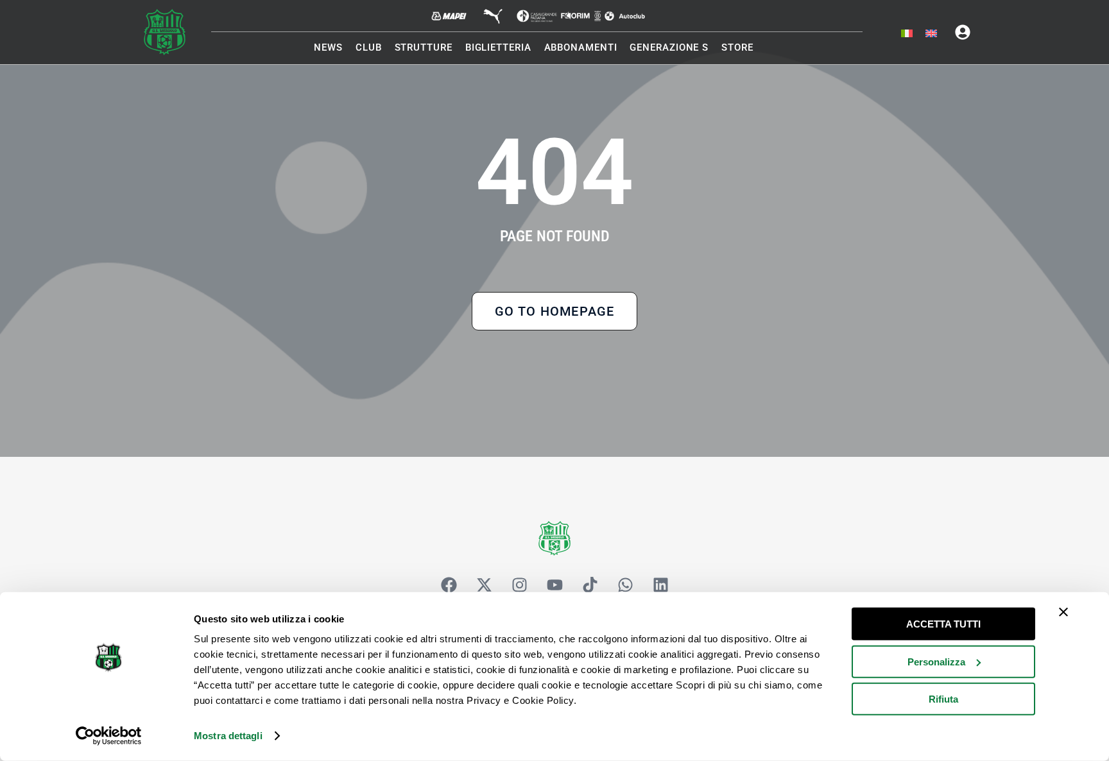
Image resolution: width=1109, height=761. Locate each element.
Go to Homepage (555, 311)
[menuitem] (907, 34)
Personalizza (936, 661)
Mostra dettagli (228, 735)
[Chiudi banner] (1063, 612)
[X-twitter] (484, 585)
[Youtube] (554, 585)
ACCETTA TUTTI (943, 624)
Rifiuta (943, 699)
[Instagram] (519, 585)
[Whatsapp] (625, 585)
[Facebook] (449, 585)
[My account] (962, 32)
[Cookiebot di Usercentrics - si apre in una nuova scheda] (109, 736)
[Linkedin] (660, 585)
